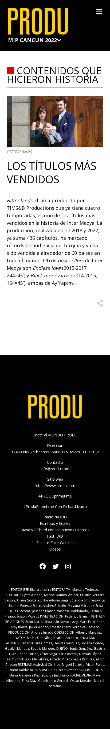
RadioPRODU (55, 516)
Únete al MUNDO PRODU (55, 435)
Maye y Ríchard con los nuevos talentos (55, 529)
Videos (55, 549)
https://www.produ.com (55, 485)
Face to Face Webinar (55, 542)
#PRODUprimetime (55, 496)
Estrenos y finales (55, 523)
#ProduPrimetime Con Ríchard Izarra (55, 506)
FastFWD (55, 536)
